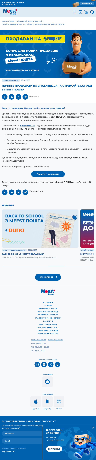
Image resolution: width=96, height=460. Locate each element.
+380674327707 (38, 340)
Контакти (48, 321)
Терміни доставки (48, 308)
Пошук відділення (48, 324)
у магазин (87, 3)
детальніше (54, 449)
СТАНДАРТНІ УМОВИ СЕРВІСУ (48, 318)
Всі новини (48, 302)
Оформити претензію (48, 334)
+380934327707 (38, 343)
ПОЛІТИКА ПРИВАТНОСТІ (48, 327)
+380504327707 (55, 340)
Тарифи (48, 305)
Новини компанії (11, 80)
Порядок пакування (48, 315)
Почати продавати (48, 174)
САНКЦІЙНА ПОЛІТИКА (48, 330)
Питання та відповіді (48, 312)
